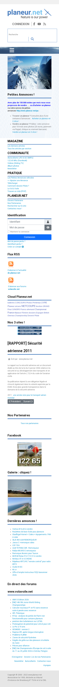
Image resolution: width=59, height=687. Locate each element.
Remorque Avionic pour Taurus (25, 553)
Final (10, 309)
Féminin (25, 313)
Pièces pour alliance (20, 646)
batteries (11, 303)
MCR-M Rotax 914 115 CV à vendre (26, 556)
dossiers (32, 313)
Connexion (20, 24)
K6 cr (14, 570)
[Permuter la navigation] (12, 50)
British (46, 313)
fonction (39, 306)
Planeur (11, 306)
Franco (23, 309)
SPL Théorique (18, 613)
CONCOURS (20, 303)
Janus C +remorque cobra (23, 543)
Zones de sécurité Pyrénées (24, 638)
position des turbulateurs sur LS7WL (27, 621)
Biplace (18, 313)
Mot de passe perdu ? (16, 241)
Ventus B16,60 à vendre (22, 529)
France (11, 312)
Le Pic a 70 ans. (19, 627)
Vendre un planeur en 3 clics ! (24, 132)
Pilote (36, 316)
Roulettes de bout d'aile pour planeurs (28, 532)
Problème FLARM (19, 635)
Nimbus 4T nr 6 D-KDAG (22, 559)
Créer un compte (15, 247)
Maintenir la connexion (19, 232)
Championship (21, 316)
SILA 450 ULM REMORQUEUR (24, 540)
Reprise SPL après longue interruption (28, 632)
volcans (18, 306)
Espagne (40, 313)
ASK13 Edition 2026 (20, 600)
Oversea (11, 316)
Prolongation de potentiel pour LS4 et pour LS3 (31, 624)
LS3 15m (16, 545)
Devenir (31, 316)
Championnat (40, 309)
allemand (30, 309)
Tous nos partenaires (29, 423)
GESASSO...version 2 (20, 629)
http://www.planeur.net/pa (27, 111)
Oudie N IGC (17, 567)
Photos (29, 303)
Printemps (37, 303)
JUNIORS (16, 309)
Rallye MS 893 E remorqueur (24, 551)
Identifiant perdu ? (15, 244)
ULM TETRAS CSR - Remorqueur (25, 548)
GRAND (46, 306)
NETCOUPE (28, 306)
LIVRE (44, 302)
